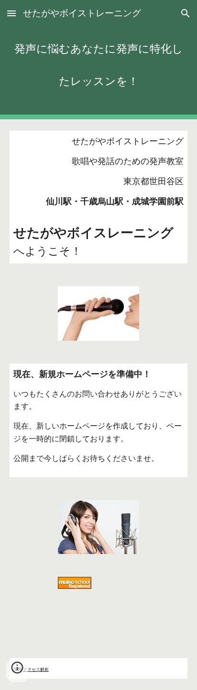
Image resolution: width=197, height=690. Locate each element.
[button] (11, 13)
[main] (98, 59)
